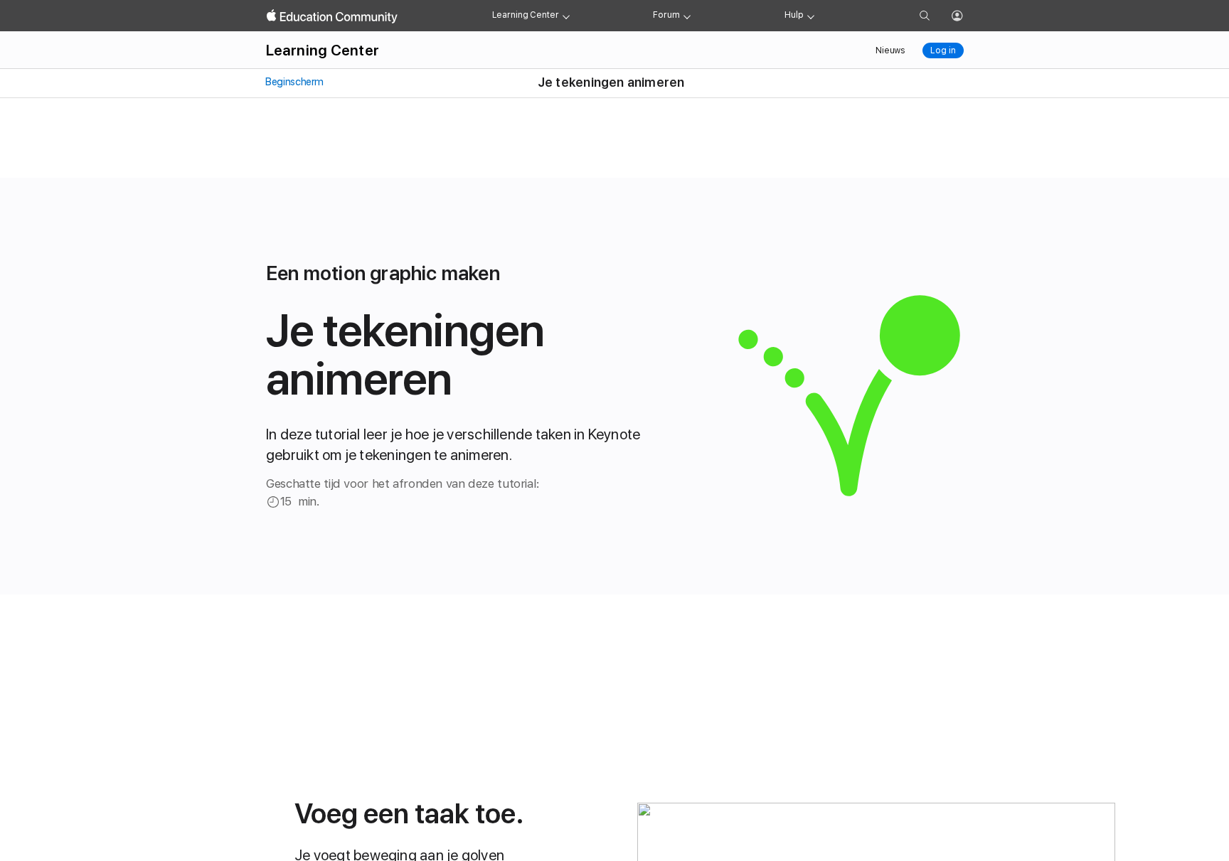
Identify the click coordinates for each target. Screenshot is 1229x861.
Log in (942, 50)
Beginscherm (294, 81)
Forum (666, 15)
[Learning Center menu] (566, 16)
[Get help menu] (810, 16)
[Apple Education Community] (332, 16)
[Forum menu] (687, 16)
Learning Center (525, 15)
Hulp (794, 15)
